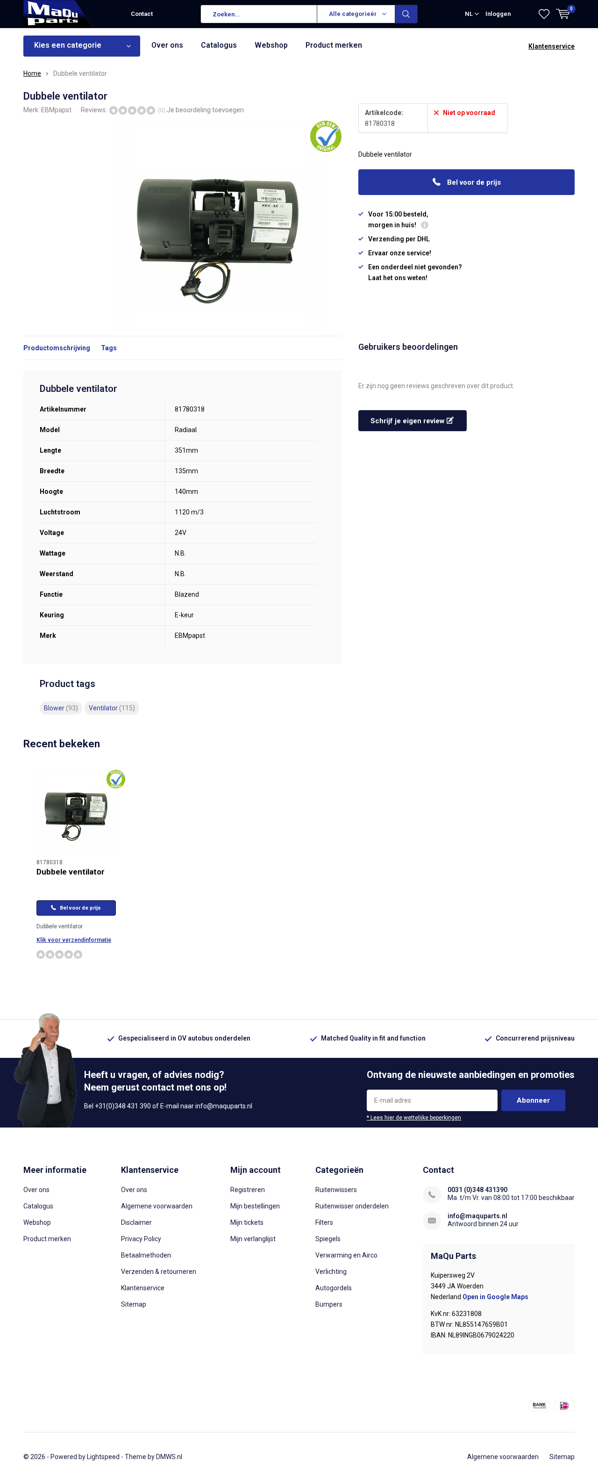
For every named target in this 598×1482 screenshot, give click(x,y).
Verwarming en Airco (346, 1255)
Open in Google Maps (495, 1297)
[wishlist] (544, 14)
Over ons (167, 45)
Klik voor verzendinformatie (73, 940)
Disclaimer (136, 1222)
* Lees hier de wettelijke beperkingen (414, 1117)
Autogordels (333, 1288)
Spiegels (328, 1239)
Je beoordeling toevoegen (205, 110)
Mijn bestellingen (255, 1206)
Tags (109, 348)
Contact (142, 13)
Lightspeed (103, 1456)
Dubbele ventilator (70, 871)
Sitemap (133, 1304)
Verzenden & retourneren (158, 1271)
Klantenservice (551, 46)
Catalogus (219, 45)
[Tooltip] (424, 226)
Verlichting (331, 1271)
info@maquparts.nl (477, 1216)
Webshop (271, 45)
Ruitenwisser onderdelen (352, 1206)
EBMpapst (56, 110)
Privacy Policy (141, 1239)
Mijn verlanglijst (253, 1239)
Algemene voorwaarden (156, 1206)
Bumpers (328, 1304)
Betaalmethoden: (146, 1255)
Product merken (334, 45)
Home (32, 73)
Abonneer (533, 1100)
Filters (324, 1222)
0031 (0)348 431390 (477, 1189)
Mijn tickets (246, 1222)
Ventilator (112, 708)
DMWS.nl (169, 1456)
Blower (61, 708)
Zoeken (406, 14)
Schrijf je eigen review (408, 421)
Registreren (247, 1189)
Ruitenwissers (336, 1189)
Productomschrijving (56, 348)
